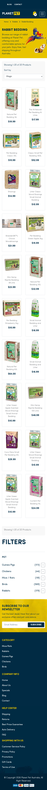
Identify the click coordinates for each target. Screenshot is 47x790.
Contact (18, 4)
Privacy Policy (8, 752)
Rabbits (15, 22)
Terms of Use (8, 767)
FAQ (4, 735)
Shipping (6, 714)
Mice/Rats (7, 646)
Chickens (6, 662)
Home (6, 22)
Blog (9, 4)
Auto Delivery (8, 730)
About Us (6, 685)
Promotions (7, 757)
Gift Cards (7, 762)
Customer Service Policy (13, 747)
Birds (4, 667)
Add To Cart (11, 130)
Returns (5, 719)
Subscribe (36, 625)
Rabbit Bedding (27, 22)
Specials (6, 691)
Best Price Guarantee (12, 725)
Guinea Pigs (7, 657)
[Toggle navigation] (1, 14)
